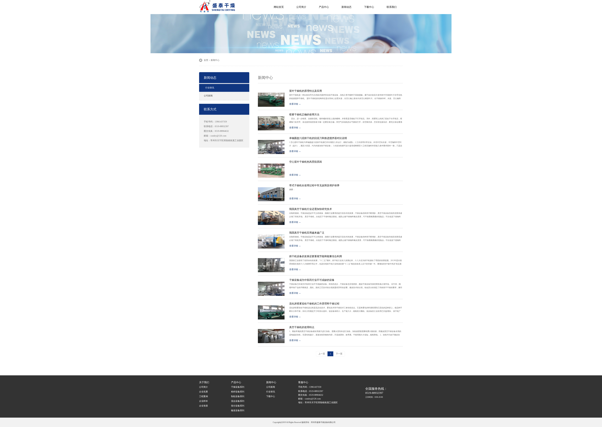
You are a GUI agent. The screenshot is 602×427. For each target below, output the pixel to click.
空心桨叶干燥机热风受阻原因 (305, 161)
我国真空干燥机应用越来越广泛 (306, 232)
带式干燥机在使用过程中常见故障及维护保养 (314, 185)
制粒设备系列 (237, 396)
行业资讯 (209, 88)
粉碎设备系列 (237, 392)
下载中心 (369, 7)
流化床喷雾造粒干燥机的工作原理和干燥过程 (314, 303)
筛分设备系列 (237, 406)
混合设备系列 (237, 401)
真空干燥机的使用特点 (301, 327)
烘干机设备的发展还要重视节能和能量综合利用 (315, 256)
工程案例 (203, 396)
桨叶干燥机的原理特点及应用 (305, 91)
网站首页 (279, 7)
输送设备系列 (237, 410)
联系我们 (392, 7)
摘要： (292, 189)
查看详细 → (295, 104)
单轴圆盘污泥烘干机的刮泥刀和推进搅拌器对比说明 (318, 138)
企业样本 (203, 401)
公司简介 (301, 7)
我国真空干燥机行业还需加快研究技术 (310, 209)
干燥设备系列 (237, 387)
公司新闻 (208, 96)
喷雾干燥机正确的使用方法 (304, 114)
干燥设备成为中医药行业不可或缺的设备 (311, 280)
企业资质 (203, 406)
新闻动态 (346, 7)
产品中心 (324, 7)
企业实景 (203, 392)
